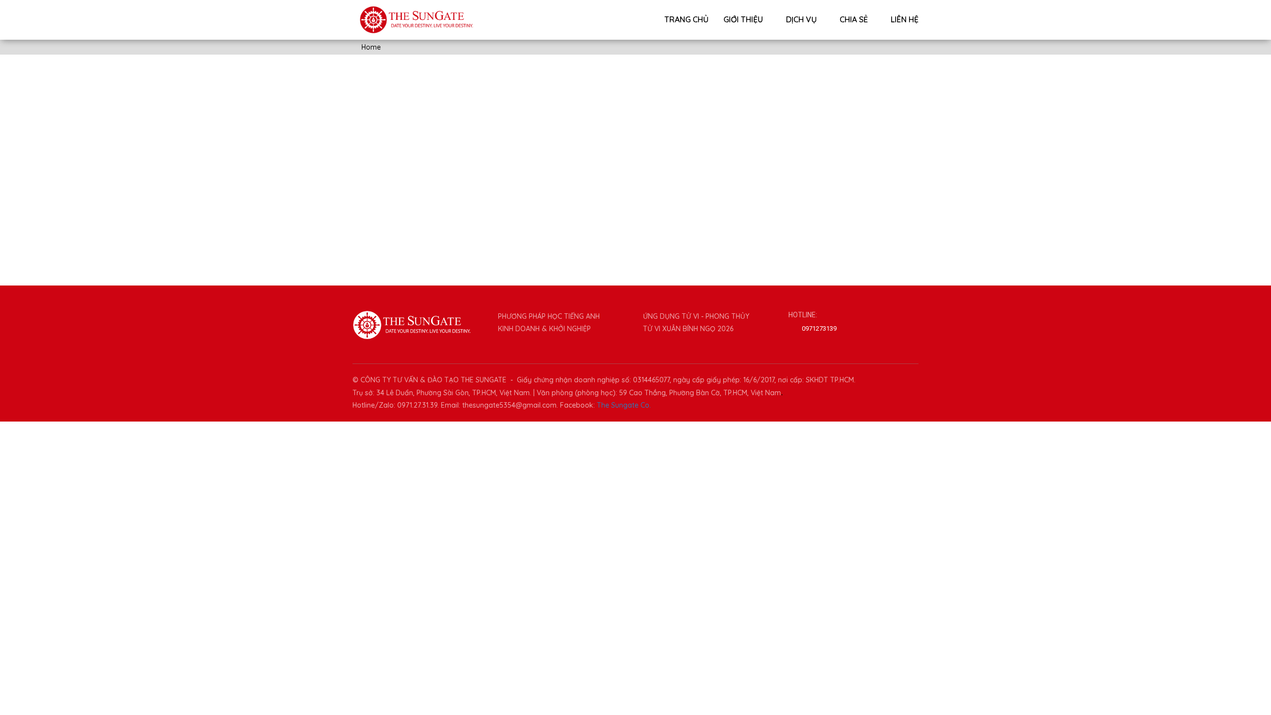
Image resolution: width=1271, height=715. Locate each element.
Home (370, 47)
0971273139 (819, 328)
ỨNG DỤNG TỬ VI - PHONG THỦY (696, 316)
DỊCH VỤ (802, 19)
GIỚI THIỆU (744, 19)
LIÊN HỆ (904, 19)
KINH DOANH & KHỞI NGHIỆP (544, 328)
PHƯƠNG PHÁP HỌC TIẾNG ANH (549, 316)
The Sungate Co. (624, 405)
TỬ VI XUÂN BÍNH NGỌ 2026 (688, 328)
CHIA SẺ (855, 19)
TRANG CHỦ (686, 19)
